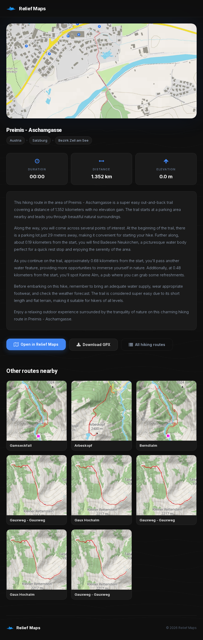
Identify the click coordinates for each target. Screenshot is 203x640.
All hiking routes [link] (150, 344)
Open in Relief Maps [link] (39, 344)
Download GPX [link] (96, 344)
